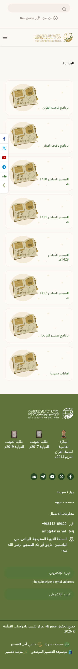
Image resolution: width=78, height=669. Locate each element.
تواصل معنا (27, 18)
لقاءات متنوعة (59, 373)
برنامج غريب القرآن (55, 107)
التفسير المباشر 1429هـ (58, 257)
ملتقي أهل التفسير (24, 644)
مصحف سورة (64, 502)
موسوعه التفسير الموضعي (49, 651)
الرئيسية (68, 63)
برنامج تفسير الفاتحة (55, 335)
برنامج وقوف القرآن (56, 145)
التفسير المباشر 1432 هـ (54, 295)
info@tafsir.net (54, 531)
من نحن (47, 18)
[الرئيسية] (54, 37)
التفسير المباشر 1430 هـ (54, 181)
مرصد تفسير (14, 651)
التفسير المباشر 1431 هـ (54, 219)
